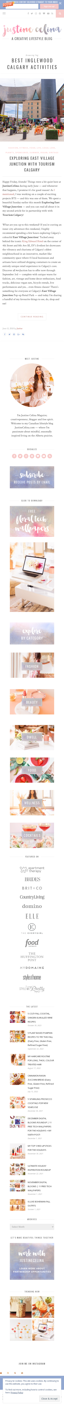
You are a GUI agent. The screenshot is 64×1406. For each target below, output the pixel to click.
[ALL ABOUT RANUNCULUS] (21, 1330)
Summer (34, 152)
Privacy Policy (17, 1392)
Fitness (23, 148)
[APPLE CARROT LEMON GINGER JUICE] (43, 1307)
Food (32, 148)
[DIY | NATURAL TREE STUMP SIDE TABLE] (21, 1307)
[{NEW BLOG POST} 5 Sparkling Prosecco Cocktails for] (8, 1373)
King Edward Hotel (32, 241)
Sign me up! (49, 6)
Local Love (48, 148)
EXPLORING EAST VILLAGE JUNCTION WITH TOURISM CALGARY (32, 164)
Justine (19, 328)
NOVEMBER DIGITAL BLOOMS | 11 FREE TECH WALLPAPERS (40, 1186)
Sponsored (21, 152)
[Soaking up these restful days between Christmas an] (15, 1373)
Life (39, 148)
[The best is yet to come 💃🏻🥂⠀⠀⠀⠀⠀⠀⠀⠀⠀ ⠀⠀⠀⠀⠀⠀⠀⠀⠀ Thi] (1, 1373)
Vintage (53, 152)
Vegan (44, 152)
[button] (32, 4)
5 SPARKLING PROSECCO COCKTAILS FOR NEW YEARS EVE (40, 1103)
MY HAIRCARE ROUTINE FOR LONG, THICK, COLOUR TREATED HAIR (41, 1060)
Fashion (13, 148)
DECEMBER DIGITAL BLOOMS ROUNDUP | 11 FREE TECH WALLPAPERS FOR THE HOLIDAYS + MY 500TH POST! (40, 1126)
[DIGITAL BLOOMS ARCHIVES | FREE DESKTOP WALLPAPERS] (43, 1330)
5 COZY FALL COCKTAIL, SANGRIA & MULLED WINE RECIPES (40, 1017)
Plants (10, 152)
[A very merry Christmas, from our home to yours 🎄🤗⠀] (22, 1373)
